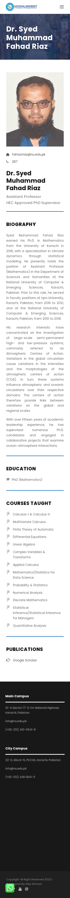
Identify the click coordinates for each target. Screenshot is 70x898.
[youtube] (20, 889)
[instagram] (26, 889)
